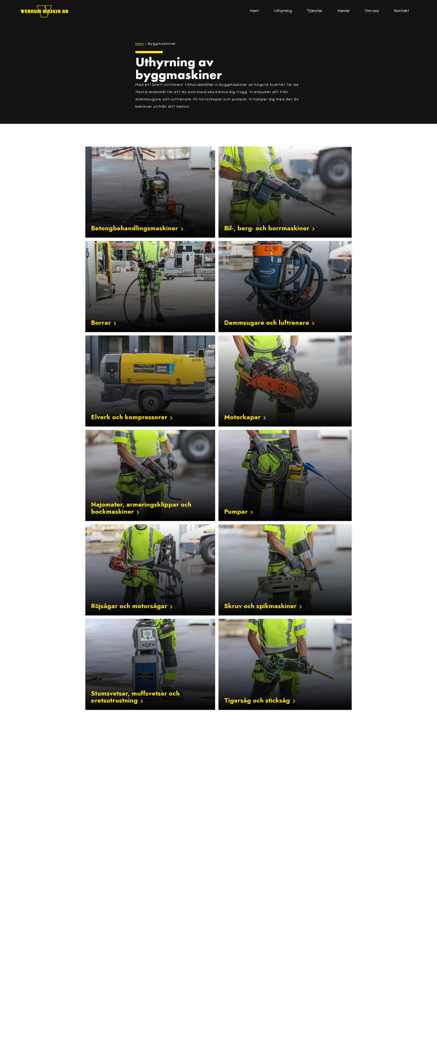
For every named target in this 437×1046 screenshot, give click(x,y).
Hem (139, 44)
